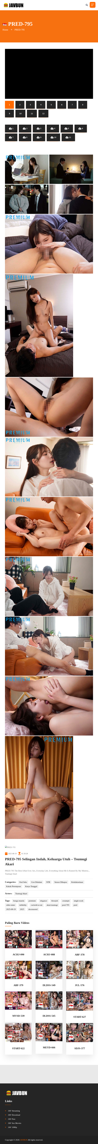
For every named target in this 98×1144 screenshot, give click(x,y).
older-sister (10, 905)
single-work (78, 901)
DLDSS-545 (49, 1015)
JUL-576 (79, 985)
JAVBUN (23, 1140)
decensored (33, 909)
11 (70, 137)
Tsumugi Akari (21, 894)
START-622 (18, 1048)
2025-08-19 (11, 909)
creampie (66, 901)
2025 (22, 909)
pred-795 (65, 905)
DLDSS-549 (49, 985)
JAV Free (11, 1119)
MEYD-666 (49, 1047)
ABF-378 (79, 954)
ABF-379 (18, 985)
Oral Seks (23, 882)
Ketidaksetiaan (77, 882)
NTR (48, 882)
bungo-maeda (18, 901)
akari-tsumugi (52, 905)
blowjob (54, 901)
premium (32, 901)
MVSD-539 (18, 1015)
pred (75, 905)
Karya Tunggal (31, 886)
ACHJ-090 (18, 954)
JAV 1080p (12, 1127)
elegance (43, 901)
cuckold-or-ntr (36, 905)
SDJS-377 (79, 1048)
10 (55, 137)
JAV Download (14, 1115)
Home (5, 29)
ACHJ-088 (49, 954)
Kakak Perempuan (13, 886)
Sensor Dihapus (60, 882)
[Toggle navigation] (92, 5)
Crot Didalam (36, 882)
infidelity (23, 905)
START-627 (79, 1016)
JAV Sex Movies (14, 1123)
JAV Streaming (14, 1111)
